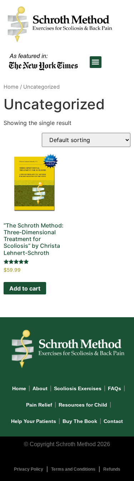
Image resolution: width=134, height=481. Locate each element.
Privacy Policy (28, 469)
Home (11, 87)
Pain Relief (39, 405)
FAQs (114, 388)
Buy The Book (80, 421)
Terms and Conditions (73, 469)
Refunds (111, 469)
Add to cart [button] (24, 288)
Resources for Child (83, 405)
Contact (113, 421)
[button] (95, 62)
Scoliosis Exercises (77, 388)
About (40, 388)
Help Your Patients (33, 421)
